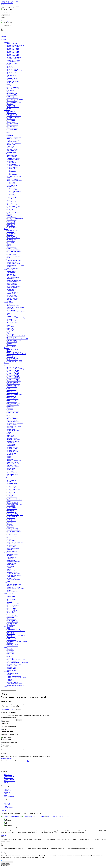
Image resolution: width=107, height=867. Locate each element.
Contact (3, 1)
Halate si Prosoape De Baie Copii (16, 336)
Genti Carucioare (11, 76)
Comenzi (6, 806)
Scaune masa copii (12, 262)
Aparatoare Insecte (12, 78)
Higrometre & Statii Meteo (14, 280)
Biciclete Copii (11, 111)
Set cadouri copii (11, 314)
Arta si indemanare (12, 155)
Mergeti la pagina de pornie (8, 709)
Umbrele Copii (11, 146)
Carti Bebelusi (11, 186)
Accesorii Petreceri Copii (14, 340)
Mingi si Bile (10, 242)
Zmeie (9, 244)
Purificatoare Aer (11, 295)
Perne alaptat (10, 308)
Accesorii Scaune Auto (13, 58)
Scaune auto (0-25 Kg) (13, 46)
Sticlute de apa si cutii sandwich (15, 361)
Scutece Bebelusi (11, 289)
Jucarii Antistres (11, 217)
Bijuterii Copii (11, 226)
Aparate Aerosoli (11, 271)
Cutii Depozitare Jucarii (13, 158)
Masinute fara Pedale (12, 125)
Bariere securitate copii (13, 107)
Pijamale (9, 333)
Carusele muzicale (12, 93)
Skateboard (10, 131)
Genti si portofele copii (13, 140)
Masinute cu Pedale (12, 123)
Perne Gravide (11, 310)
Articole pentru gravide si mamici (16, 307)
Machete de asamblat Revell (14, 176)
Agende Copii (11, 357)
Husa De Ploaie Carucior (14, 79)
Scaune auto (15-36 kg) (13, 54)
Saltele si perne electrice (13, 305)
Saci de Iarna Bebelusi (13, 81)
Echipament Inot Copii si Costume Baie (17, 339)
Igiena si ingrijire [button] (8, 269)
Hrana (5, 582)
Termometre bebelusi (12, 292)
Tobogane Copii (11, 233)
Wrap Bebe (10, 147)
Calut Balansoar (11, 156)
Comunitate (15, 1)
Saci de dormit (11, 105)
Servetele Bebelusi (12, 299)
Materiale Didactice (12, 358)
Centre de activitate (12, 95)
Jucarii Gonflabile (12, 173)
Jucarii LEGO (11, 182)
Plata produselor (8, 778)
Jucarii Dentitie (11, 223)
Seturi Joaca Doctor (12, 205)
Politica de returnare (9, 781)
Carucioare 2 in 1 (11, 66)
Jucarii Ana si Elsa (12, 202)
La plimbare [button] (7, 110)
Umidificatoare (11, 293)
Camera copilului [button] (8, 86)
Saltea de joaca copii (12, 96)
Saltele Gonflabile (12, 248)
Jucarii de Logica (11, 188)
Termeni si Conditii (9, 782)
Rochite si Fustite (11, 346)
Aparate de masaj (11, 316)
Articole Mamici (8, 626)
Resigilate (10, 319)
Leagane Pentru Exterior (13, 238)
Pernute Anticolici (12, 283)
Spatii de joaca (11, 241)
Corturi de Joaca (11, 239)
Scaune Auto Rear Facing (14, 57)
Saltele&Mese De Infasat (13, 89)
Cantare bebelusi (11, 275)
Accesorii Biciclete (12, 114)
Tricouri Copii (11, 331)
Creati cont (7, 804)
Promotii (6, 363)
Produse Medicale (12, 287)
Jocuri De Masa (11, 197)
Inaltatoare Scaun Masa (13, 263)
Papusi (9, 177)
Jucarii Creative (11, 183)
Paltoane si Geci (11, 345)
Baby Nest (10, 92)
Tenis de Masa (11, 253)
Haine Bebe (10, 328)
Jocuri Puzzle (10, 198)
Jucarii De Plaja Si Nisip (13, 250)
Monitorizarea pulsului (13, 281)
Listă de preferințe (9, 807)
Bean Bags (10, 104)
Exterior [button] (6, 229)
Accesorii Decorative (12, 98)
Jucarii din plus (11, 170)
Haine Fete (10, 325)
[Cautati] (16, 6)
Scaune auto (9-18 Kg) (13, 49)
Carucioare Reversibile (13, 73)
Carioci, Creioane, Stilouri (14, 352)
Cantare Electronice (12, 322)
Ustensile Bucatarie (12, 320)
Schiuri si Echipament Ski (14, 137)
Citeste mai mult (5, 835)
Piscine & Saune (11, 247)
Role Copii (10, 132)
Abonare (19, 720)
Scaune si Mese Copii (13, 254)
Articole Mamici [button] (8, 302)
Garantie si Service (9, 776)
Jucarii (5, 477)
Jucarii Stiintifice (11, 195)
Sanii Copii (10, 135)
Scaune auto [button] (7, 42)
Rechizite (6, 671)
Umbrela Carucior (12, 83)
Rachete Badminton (12, 230)
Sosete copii (10, 334)
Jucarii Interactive (12, 174)
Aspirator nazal (11, 274)
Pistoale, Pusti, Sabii (12, 179)
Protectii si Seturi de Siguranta (15, 99)
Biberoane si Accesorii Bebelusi (15, 265)
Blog (28, 761)
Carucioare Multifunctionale (14, 70)
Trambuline (10, 235)
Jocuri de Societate (12, 189)
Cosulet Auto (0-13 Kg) (13, 43)
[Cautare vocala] (18, 6)
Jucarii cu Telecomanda (13, 165)
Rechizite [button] (6, 348)
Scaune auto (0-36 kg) (13, 48)
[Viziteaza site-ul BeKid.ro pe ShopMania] (33, 816)
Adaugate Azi (7, 790)
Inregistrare (4, 39)
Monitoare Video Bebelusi (14, 102)
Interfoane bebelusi (12, 101)
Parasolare (10, 84)
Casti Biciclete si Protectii (14, 116)
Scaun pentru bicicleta (13, 117)
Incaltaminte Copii (12, 342)
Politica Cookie (8, 775)
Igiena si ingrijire (8, 593)
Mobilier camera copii (13, 87)
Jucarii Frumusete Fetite (13, 206)
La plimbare (7, 433)
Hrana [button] (5, 259)
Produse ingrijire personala (14, 286)
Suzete (9, 266)
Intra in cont (7, 803)
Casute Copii (10, 232)
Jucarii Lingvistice (12, 192)
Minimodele (10, 203)
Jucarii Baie (10, 161)
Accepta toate (4, 865)
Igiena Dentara (11, 301)
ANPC (2, 810)
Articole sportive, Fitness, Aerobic (16, 311)
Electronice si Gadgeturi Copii (15, 218)
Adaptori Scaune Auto (13, 61)
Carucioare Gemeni (12, 69)
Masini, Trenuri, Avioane (13, 208)
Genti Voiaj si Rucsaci (13, 138)
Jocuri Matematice (12, 185)
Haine (5, 647)
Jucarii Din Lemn (12, 211)
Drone (9, 245)
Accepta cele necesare (6, 862)
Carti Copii (10, 355)
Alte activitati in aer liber (13, 256)
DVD (8, 304)
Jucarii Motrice (11, 194)
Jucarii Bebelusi (11, 162)
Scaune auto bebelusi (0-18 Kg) (15, 45)
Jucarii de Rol (11, 168)
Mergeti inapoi (19, 709)
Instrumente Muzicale (13, 159)
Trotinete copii (11, 120)
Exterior (6, 552)
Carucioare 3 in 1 (11, 67)
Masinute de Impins (12, 128)
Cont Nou (10, 3)
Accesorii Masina (12, 141)
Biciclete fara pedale (12, 150)
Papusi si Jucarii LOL (13, 224)
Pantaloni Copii (11, 343)
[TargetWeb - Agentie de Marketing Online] (57, 816)
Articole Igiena (11, 272)
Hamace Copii (11, 236)
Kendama (9, 215)
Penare (9, 351)
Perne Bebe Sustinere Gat (14, 143)
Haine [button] (5, 324)
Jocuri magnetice (11, 221)
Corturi (9, 108)
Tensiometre (10, 290)
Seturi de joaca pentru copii (14, 180)
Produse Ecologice (12, 284)
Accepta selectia (5, 863)
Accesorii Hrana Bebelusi (14, 260)
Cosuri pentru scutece (13, 277)
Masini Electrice (11, 152)
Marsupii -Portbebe (12, 149)
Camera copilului (8, 409)
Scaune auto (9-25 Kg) (13, 51)
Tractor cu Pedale (12, 129)
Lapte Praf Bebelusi (12, 268)
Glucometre (10, 278)
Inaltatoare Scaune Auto (13, 60)
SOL (6, 810)
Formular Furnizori (9, 796)
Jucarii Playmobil (11, 220)
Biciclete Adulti (11, 113)
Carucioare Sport (11, 72)
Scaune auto (7, 366)
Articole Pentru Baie (12, 298)
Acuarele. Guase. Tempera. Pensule (16, 354)
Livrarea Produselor (9, 779)
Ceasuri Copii (11, 144)
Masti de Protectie (12, 296)
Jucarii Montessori (12, 227)
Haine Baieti (10, 327)
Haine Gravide (11, 313)
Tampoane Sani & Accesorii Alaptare (17, 317)
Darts (8, 257)
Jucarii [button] (5, 153)
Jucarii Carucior (11, 164)
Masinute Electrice (12, 126)
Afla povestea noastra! (6, 758)
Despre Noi (8, 1)
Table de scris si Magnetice (14, 360)
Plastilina (9, 214)
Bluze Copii (10, 330)
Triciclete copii (11, 119)
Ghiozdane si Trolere (12, 349)
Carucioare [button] (7, 64)
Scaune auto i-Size (12, 63)
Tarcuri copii (10, 90)
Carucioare (7, 388)
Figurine (9, 200)
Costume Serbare (11, 337)
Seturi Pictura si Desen (13, 212)
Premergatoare (11, 122)
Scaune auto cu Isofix (13, 55)
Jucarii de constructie (12, 167)
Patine (9, 134)
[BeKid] (4, 4)
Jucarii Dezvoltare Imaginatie (15, 191)
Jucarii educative (11, 171)
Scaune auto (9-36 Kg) (13, 52)
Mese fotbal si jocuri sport (14, 251)
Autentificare (4, 3)
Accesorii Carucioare (12, 75)
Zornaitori (10, 209)
